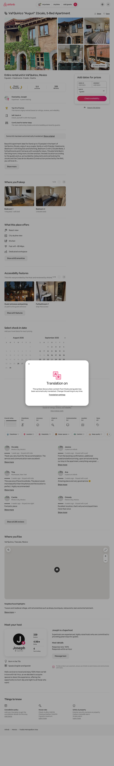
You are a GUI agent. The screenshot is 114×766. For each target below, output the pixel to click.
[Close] (29, 364)
